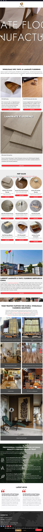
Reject (25, 530)
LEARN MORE (11, 109)
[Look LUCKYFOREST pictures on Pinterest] (10, 526)
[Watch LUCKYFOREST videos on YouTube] (6, 526)
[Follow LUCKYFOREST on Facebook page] (1, 526)
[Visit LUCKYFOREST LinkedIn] (4, 526)
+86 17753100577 (6, 519)
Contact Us (38, 529)
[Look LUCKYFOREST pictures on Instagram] (8, 526)
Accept (18, 530)
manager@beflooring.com (6, 517)
